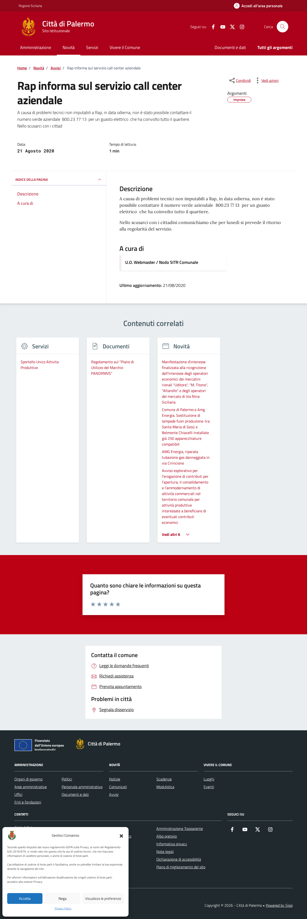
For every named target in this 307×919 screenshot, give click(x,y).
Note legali (165, 851)
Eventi (209, 787)
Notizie (114, 779)
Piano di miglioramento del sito (180, 867)
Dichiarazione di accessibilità (178, 859)
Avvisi (113, 794)
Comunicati (118, 787)
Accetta (25, 898)
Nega (63, 898)
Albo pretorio (166, 836)
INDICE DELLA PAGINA (31, 179)
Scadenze (164, 779)
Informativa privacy (171, 844)
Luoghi (209, 779)
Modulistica (165, 787)
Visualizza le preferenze (103, 898)
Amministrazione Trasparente (179, 828)
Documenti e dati (230, 47)
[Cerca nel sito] (282, 26)
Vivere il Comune (125, 47)
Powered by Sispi (279, 905)
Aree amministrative (30, 787)
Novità (69, 47)
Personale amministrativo (82, 787)
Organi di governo (28, 779)
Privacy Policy (63, 908)
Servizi (92, 47)
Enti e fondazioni (27, 802)
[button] (121, 835)
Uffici (18, 794)
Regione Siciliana (30, 5)
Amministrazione (35, 47)
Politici (67, 779)
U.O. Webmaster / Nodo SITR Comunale (161, 262)
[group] (47, 443)
